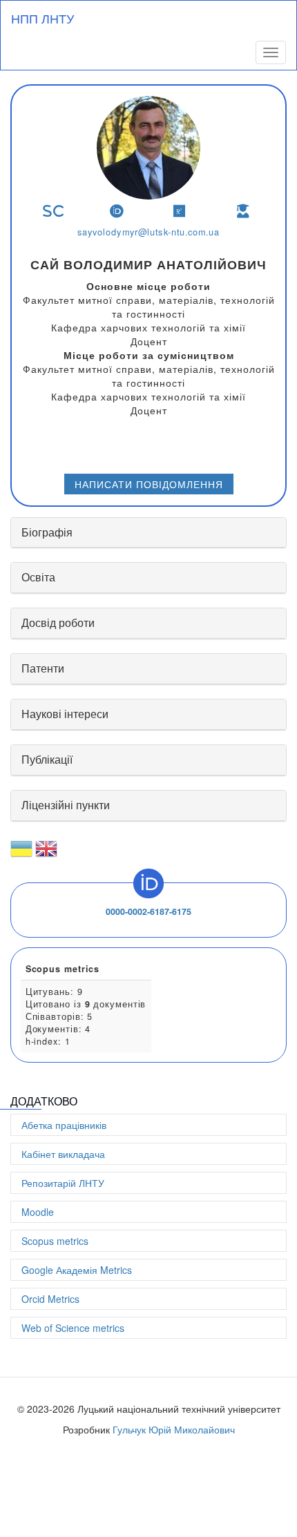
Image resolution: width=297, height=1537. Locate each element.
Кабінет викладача (63, 1154)
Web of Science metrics (72, 1328)
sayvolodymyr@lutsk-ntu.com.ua (148, 232)
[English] (46, 854)
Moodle (37, 1212)
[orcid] (117, 211)
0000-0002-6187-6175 (148, 911)
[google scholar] (243, 211)
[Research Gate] (179, 211)
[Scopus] (53, 211)
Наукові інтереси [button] (64, 714)
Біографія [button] (47, 532)
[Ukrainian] (21, 854)
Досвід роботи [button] (58, 622)
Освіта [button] (38, 577)
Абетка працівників (63, 1125)
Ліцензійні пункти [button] (65, 805)
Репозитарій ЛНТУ (62, 1183)
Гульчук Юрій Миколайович (174, 1429)
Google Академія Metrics (76, 1270)
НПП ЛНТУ (42, 18)
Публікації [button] (47, 759)
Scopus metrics (54, 1241)
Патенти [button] (42, 668)
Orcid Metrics (50, 1299)
